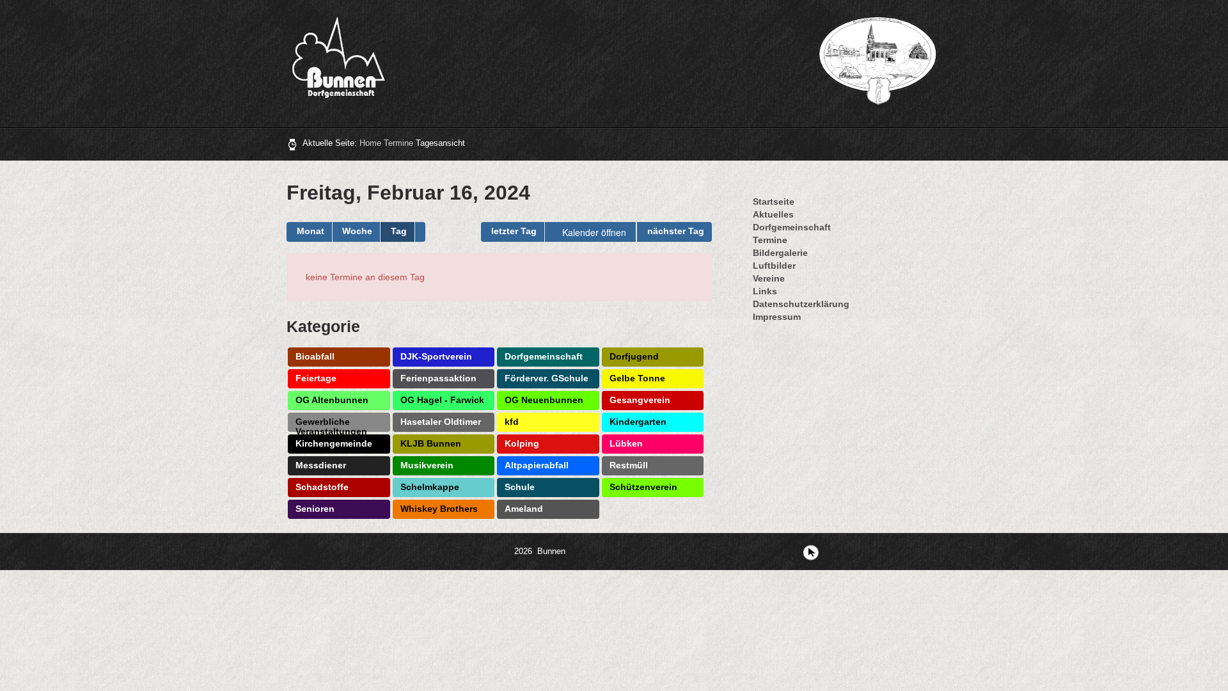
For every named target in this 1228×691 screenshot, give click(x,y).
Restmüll (629, 465)
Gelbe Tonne (637, 378)
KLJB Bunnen (430, 443)
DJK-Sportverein (436, 356)
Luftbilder (774, 265)
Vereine (769, 278)
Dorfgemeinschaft (544, 356)
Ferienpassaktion (438, 378)
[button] (420, 232)
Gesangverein (640, 400)
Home (370, 143)
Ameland (524, 509)
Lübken (626, 443)
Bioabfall (315, 356)
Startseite (773, 201)
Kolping (522, 443)
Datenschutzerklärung (801, 304)
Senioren (315, 509)
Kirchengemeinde (333, 443)
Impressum (777, 317)
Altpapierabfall (537, 465)
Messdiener (320, 465)
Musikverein (426, 465)
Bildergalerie (780, 253)
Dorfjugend (634, 356)
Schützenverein (643, 487)
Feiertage (315, 378)
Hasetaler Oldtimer (440, 422)
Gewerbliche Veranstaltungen (331, 424)
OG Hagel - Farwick (442, 400)
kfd (512, 422)
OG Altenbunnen (331, 400)
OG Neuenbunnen (544, 400)
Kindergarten (638, 422)
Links (765, 291)
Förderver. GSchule (546, 378)
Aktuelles (773, 214)
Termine (398, 143)
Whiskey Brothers (439, 509)
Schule (520, 487)
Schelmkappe (429, 487)
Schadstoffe (322, 487)
